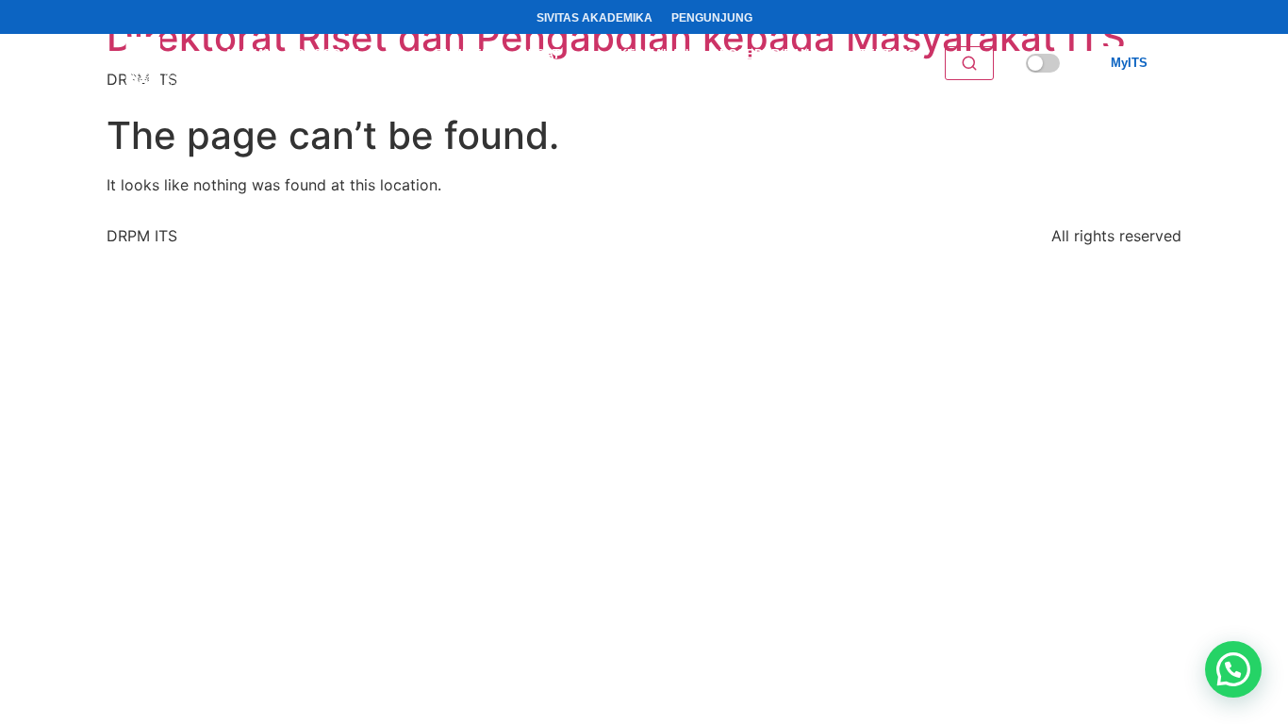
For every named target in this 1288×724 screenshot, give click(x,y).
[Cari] (969, 63)
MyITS (1129, 63)
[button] (1233, 669)
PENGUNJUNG (711, 18)
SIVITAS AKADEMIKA (594, 18)
